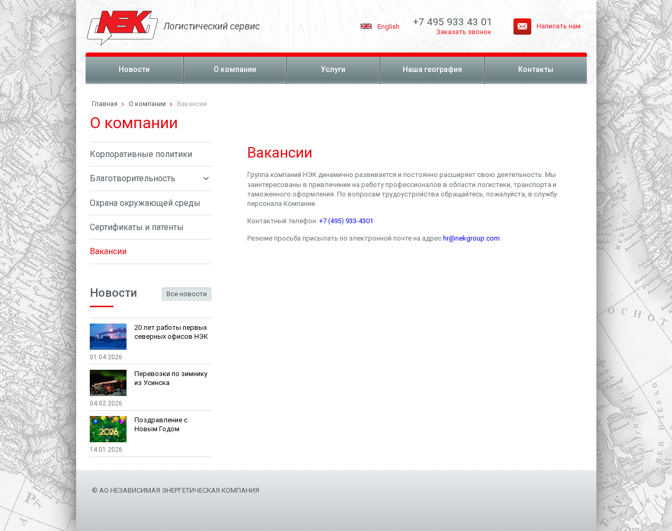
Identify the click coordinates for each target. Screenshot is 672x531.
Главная (105, 104)
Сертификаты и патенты (137, 227)
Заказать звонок (463, 31)
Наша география (432, 69)
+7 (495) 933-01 (346, 221)
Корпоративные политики (141, 154)
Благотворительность (132, 178)
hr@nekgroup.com (471, 238)
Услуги (333, 69)
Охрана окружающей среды (145, 203)
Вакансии (108, 251)
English (388, 26)
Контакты (535, 69)
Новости (134, 69)
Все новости (186, 294)
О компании (235, 69)
